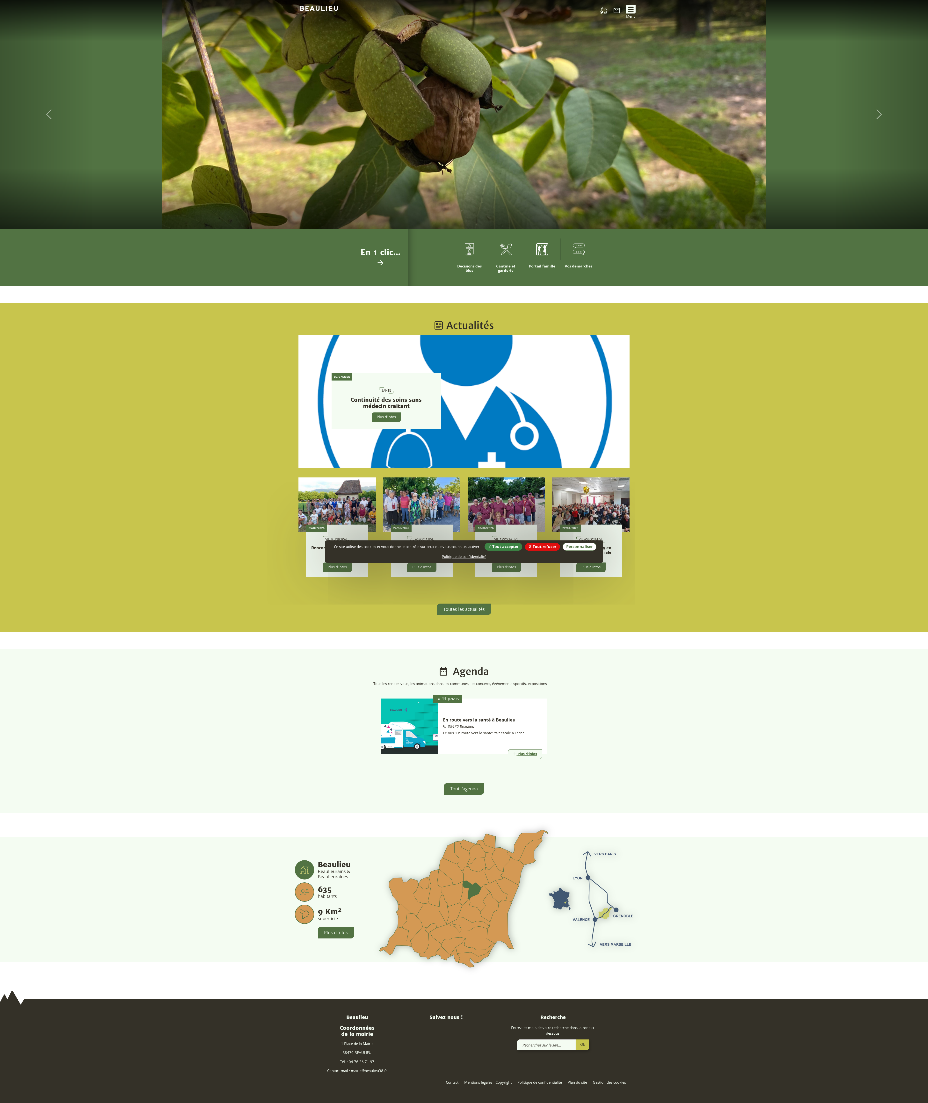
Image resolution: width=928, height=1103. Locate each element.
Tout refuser (544, 546)
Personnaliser (579, 546)
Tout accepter (505, 546)
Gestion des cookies (609, 1082)
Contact (452, 1082)
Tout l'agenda (464, 789)
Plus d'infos (386, 416)
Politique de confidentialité (539, 1082)
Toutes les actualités (464, 609)
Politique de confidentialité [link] (464, 556)
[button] (46, 114)
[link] (617, 11)
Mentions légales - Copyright (488, 1082)
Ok (582, 1044)
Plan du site (577, 1082)
